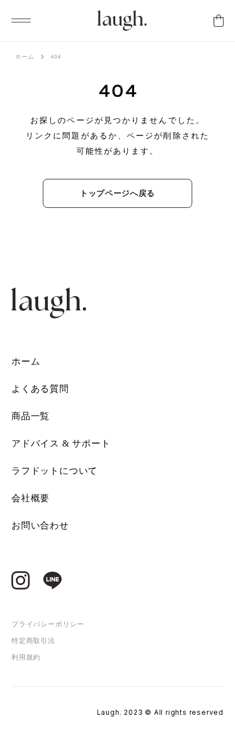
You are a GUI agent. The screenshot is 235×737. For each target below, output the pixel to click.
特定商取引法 (33, 641)
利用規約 (25, 657)
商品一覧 (30, 416)
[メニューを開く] (21, 20)
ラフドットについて (54, 471)
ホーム (24, 57)
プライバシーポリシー (47, 624)
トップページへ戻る (117, 193)
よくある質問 (40, 389)
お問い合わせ (40, 525)
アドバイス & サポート (61, 443)
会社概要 (30, 498)
